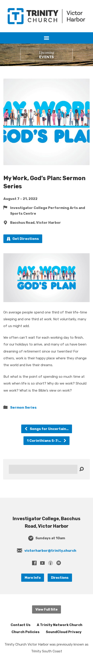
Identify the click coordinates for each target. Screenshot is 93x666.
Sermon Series (23, 407)
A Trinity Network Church (59, 625)
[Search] (81, 469)
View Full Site (46, 609)
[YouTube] (42, 563)
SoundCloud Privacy (63, 632)
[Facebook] (34, 563)
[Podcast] (50, 563)
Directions (60, 578)
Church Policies (26, 632)
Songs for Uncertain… (49, 429)
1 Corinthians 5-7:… (44, 441)
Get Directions (25, 239)
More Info (33, 578)
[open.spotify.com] (58, 563)
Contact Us (20, 625)
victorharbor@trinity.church (50, 551)
